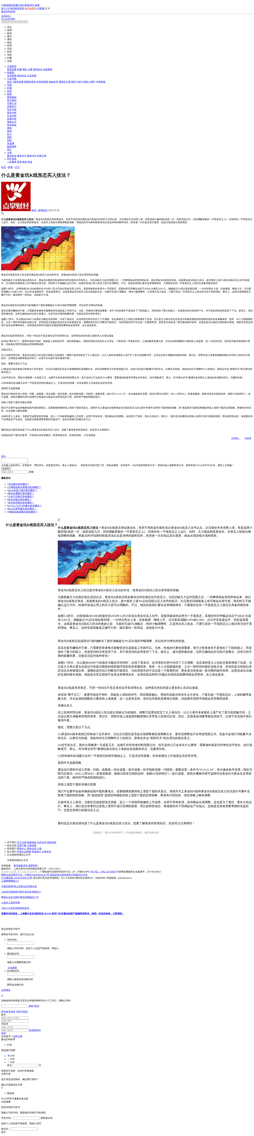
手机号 (4, 1024)
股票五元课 (65, 82)
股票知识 (39, 210)
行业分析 (11, 115)
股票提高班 (30, 82)
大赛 (9, 152)
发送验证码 (35, 1030)
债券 (9, 128)
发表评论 (6, 469)
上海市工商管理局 (10, 902)
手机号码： (7, 1118)
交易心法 (11, 103)
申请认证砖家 (24, 851)
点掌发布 (46, 851)
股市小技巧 (77, 82)
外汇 (9, 134)
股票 (19, 162)
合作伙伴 (41, 842)
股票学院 (33, 865)
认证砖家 (31, 75)
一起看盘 (11, 162)
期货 (9, 131)
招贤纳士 (36, 851)
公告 (39, 848)
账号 (3, 1015)
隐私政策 (51, 842)
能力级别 (11, 100)
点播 (30, 69)
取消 (36, 1006)
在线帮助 (47, 69)
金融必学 (53, 82)
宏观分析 (11, 119)
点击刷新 (12, 967)
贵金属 (10, 143)
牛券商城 (100, 82)
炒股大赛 (41, 155)
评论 (3, 456)
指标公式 (11, 122)
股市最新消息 (21, 865)
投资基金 (11, 125)
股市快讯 (37, 69)
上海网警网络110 (10, 881)
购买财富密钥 (17, 8)
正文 (17, 167)
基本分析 (11, 112)
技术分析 (11, 109)
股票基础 (11, 97)
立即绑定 (6, 990)
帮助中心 (21, 848)
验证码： (6, 1129)
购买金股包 (31, 8)
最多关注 (21, 155)
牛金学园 (11, 78)
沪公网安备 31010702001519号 (16, 878)
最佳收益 (11, 155)
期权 (9, 137)
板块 (24, 162)
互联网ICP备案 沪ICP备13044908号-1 (20, 871)
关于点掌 (21, 842)
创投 (9, 140)
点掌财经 (11, 66)
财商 (9, 94)
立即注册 (17, 1036)
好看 (9, 88)
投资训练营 (42, 82)
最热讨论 (31, 155)
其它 (9, 149)
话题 (9, 85)
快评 (9, 91)
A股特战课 (18, 82)
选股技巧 (11, 106)
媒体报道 (31, 842)
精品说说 (21, 75)
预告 (24, 69)
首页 (9, 82)
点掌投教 (31, 845)
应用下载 (21, 845)
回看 (19, 69)
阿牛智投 (11, 159)
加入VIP (5, 8)
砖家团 (10, 72)
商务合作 (31, 848)
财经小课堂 (89, 82)
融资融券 (11, 146)
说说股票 (11, 75)
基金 (30, 162)
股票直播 (11, 69)
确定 (31, 1006)
